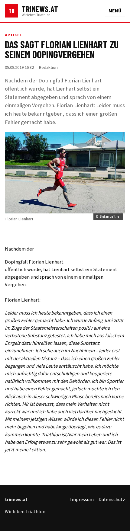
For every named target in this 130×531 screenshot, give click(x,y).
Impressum (82, 499)
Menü (115, 11)
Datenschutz (112, 499)
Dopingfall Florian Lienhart (34, 262)
